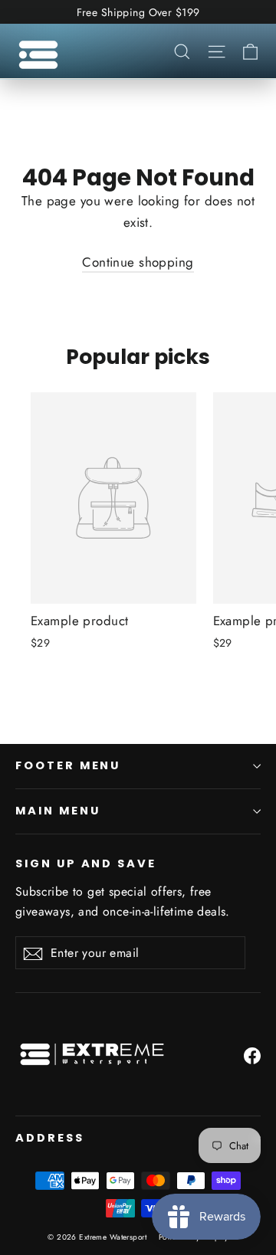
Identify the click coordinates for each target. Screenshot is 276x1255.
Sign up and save (85, 863)
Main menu (57, 810)
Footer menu (67, 765)
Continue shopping (137, 262)
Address (49, 1137)
